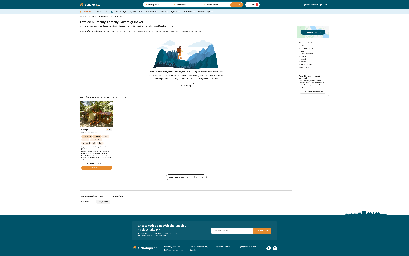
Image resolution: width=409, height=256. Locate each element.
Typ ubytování (188, 12)
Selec (85, 132)
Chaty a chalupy (103, 202)
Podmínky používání (172, 246)
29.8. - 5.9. (197, 31)
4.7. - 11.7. (127, 31)
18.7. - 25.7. (145, 31)
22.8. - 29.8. (188, 31)
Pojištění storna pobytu (173, 250)
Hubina (303, 56)
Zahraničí (163, 12)
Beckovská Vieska (307, 48)
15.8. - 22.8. (179, 31)
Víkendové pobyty (120, 12)
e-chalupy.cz (84, 16)
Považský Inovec (103, 16)
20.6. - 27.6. (110, 31)
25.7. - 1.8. (154, 31)
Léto (92, 16)
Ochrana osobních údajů (199, 246)
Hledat (237, 5)
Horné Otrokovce (307, 54)
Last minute (87, 12)
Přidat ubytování (312, 5)
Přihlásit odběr (262, 231)
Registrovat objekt (222, 246)
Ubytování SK (149, 12)
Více (82, 159)
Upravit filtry (186, 86)
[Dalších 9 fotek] (96, 114)
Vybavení (174, 12)
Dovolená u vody (102, 12)
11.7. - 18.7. (136, 31)
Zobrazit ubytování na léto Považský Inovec (186, 177)
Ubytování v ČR (134, 12)
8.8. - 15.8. (170, 31)
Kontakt (193, 250)
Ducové (303, 51)
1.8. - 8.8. (162, 31)
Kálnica (303, 62)
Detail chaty (96, 168)
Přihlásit (326, 5)
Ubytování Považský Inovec (313, 91)
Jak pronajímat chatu (248, 246)
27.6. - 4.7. (118, 31)
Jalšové (303, 59)
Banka (303, 46)
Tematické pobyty (204, 12)
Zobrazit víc (303, 68)
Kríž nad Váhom (306, 64)
